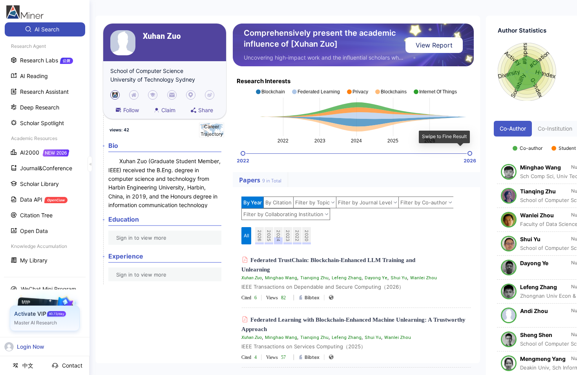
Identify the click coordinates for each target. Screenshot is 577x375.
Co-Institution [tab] (555, 128)
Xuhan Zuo (162, 36)
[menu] (45, 145)
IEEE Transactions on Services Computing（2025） (303, 346)
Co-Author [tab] (513, 128)
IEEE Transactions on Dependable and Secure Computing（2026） (322, 287)
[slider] (243, 153)
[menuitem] (45, 29)
